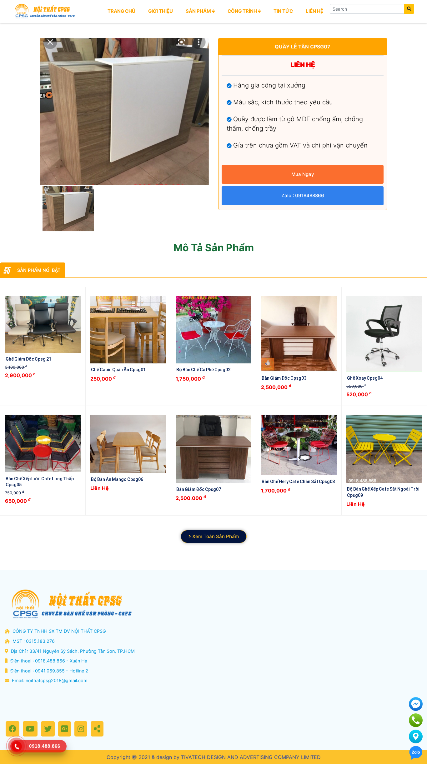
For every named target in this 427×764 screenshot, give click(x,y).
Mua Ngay (302, 174)
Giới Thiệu (160, 11)
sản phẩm (199, 11)
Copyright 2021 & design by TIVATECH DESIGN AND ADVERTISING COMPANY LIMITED (214, 757)
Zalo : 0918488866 (302, 195)
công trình (243, 11)
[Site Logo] (44, 11)
